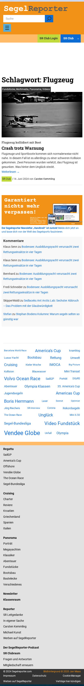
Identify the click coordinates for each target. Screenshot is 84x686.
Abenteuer (10, 386)
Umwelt (75, 357)
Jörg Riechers (12, 408)
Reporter (9, 609)
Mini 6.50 (75, 415)
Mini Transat (72, 371)
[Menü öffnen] (7, 28)
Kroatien (8, 510)
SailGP (50, 378)
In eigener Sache (13, 620)
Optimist (75, 401)
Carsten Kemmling (44, 178)
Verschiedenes (12, 584)
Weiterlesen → (11, 171)
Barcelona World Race (15, 350)
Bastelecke (10, 578)
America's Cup (48, 350)
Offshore (8, 466)
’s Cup (17, 460)
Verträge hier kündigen (68, 681)
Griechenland (11, 516)
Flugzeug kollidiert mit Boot (21, 142)
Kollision (9, 371)
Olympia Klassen (37, 386)
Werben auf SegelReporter (19, 638)
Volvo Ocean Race (22, 378)
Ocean (13, 478)
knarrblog (74, 350)
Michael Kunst (12, 632)
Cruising (10, 365)
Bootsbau (34, 357)
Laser (45, 401)
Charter (8, 499)
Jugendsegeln (13, 393)
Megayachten (12, 549)
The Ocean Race (13, 415)
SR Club (6, 178)
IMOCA (54, 365)
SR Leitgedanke (13, 614)
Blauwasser (39, 371)
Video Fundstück (62, 423)
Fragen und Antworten (17, 659)
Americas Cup (68, 393)
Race (20, 478)
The (6, 478)
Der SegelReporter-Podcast (21, 647)
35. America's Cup (68, 386)
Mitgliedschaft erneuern (18, 665)
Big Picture (74, 364)
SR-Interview (33, 408)
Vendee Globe (22, 432)
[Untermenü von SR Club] (78, 39)
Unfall (48, 433)
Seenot (59, 401)
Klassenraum (11, 599)
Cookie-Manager (72, 675)
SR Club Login (49, 38)
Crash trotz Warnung (23, 148)
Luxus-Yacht (11, 357)
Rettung (55, 358)
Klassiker (9, 555)
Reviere (7, 505)
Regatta (8, 449)
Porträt (63, 378)
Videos (46, 89)
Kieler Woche (33, 364)
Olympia (62, 433)
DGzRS (76, 378)
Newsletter (10, 593)
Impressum (9, 675)
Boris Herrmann (19, 401)
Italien (7, 528)
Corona (51, 408)
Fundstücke (8, 89)
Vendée (8, 472)
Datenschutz (39, 675)
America (8, 460)
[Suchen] (49, 18)
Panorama (35, 89)
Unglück (46, 415)
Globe (17, 472)
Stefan (7, 314)
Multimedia (22, 89)
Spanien (8, 522)
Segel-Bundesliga (17, 423)
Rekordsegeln (71, 408)
